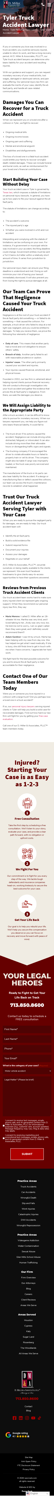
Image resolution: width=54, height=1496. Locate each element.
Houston (28, 1320)
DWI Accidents (28, 1220)
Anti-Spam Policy (28, 1461)
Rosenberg (28, 1342)
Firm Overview (28, 1277)
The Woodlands (28, 1348)
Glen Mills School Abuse (28, 1257)
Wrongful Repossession (28, 1225)
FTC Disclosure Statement (28, 1465)
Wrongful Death (28, 1197)
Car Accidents (28, 1192)
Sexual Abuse (28, 1251)
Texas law (7, 192)
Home (6, 29)
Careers (28, 1294)
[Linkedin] (21, 1418)
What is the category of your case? (25, 1065)
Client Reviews (28, 1299)
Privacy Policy (29, 1469)
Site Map (29, 1457)
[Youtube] (33, 1418)
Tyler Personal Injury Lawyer (24, 29)
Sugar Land (28, 1337)
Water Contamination (28, 1246)
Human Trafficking (28, 1262)
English (34, 1493)
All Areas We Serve (28, 1353)
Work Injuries (28, 1208)
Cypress (28, 1325)
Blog (28, 1410)
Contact (28, 1406)
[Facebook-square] (14, 1418)
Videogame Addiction (28, 1240)
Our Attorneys (28, 1283)
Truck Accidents (28, 1186)
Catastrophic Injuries (28, 1214)
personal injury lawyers (23, 706)
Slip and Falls (28, 1203)
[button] (17, 1434)
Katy (28, 1331)
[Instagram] (27, 1418)
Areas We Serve (28, 1305)
